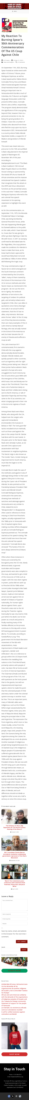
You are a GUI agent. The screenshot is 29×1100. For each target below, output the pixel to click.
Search (3, 947)
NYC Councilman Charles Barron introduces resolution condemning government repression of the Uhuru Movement (14, 855)
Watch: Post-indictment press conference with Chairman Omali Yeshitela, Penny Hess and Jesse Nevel (14, 883)
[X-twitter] (12, 1096)
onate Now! (14, 971)
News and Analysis (9, 62)
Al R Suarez (6, 60)
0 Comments (21, 62)
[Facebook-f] (9, 1096)
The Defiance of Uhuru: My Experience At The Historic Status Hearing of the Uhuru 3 (14, 827)
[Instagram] (16, 1096)
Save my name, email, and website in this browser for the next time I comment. (13, 934)
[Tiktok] (20, 1096)
